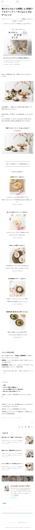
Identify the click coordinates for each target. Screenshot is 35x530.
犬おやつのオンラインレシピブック (12, 19)
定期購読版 (20, 204)
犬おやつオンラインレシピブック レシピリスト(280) (11, 417)
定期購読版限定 (17, 337)
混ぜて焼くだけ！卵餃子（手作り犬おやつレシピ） (15, 437)
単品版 (14, 204)
